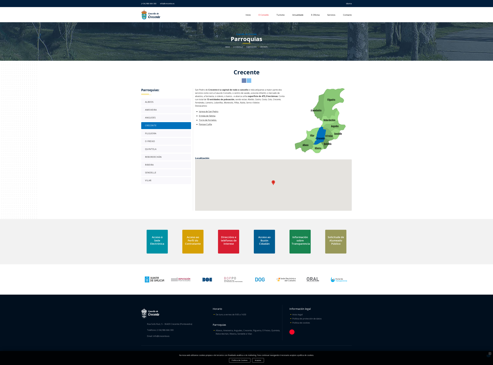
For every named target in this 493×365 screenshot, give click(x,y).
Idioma (349, 3)
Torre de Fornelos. (208, 120)
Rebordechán (153, 157)
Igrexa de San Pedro (208, 111)
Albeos (149, 102)
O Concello (263, 14)
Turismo (280, 14)
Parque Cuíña (205, 124)
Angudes (150, 117)
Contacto (347, 14)
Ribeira (149, 164)
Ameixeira (151, 109)
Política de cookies (301, 322)
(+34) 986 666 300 (148, 3)
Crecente (264, 47)
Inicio (248, 14)
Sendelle (150, 172)
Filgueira (150, 133)
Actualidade (297, 14)
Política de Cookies (240, 360)
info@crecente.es (167, 3)
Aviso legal (297, 314)
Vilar (148, 180)
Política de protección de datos (307, 318)
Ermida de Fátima (207, 115)
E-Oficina (315, 14)
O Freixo (150, 141)
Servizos (331, 14)
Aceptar (258, 360)
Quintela (151, 149)
